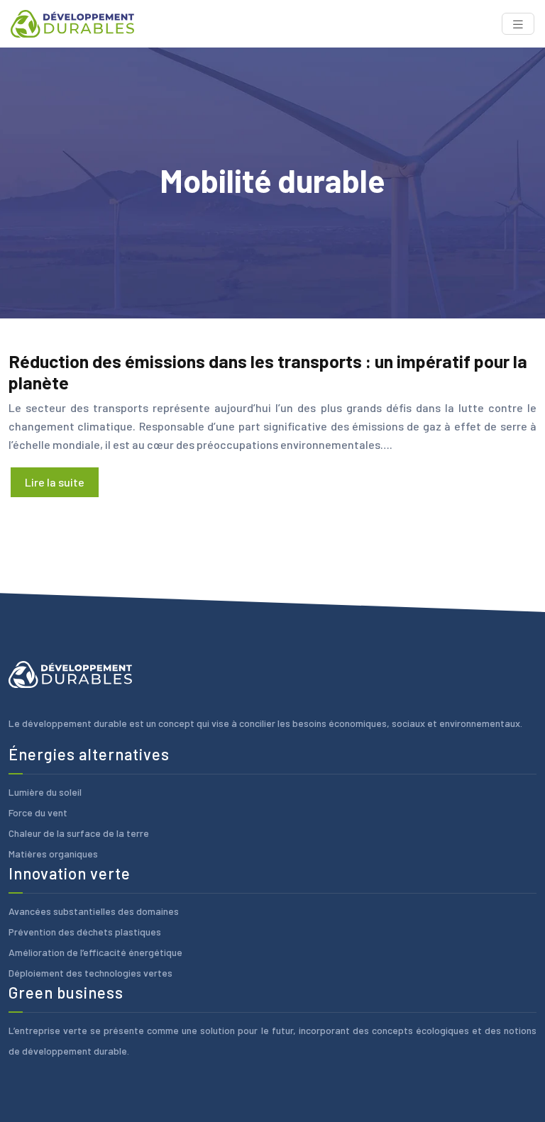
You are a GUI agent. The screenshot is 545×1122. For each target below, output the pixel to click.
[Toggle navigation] (518, 24)
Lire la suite (54, 482)
